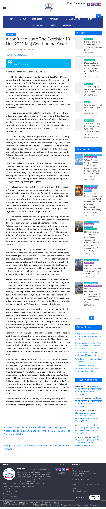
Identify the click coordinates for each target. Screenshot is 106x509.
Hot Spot (88, 155)
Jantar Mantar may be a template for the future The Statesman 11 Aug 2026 (86, 368)
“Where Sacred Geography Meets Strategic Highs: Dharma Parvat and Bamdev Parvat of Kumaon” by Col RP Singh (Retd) (92, 168)
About (23, 19)
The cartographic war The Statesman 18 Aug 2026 (92, 89)
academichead (31, 49)
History (87, 222)
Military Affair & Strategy (93, 285)
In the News (97, 155)
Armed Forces (89, 60)
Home (11, 19)
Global (87, 102)
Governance (89, 120)
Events (91, 19)
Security (87, 190)
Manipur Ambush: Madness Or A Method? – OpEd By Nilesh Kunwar (36, 447)
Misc (53, 25)
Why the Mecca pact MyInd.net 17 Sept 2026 (93, 108)
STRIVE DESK (37, 19)
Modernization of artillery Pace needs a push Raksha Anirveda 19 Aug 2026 (92, 68)
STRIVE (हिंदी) (38, 25)
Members (67, 25)
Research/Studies (90, 157)
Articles (54, 19)
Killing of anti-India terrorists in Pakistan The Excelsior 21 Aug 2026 (88, 336)
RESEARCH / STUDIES (74, 19)
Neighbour (11, 34)
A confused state (22, 64)
